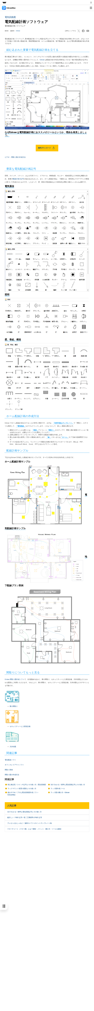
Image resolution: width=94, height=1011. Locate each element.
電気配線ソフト (10, 760)
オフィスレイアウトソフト (14, 765)
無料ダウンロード (44, 148)
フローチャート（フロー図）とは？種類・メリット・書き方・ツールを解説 (34, 829)
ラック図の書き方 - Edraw (60, 792)
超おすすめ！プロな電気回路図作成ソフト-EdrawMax (23, 794)
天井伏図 (13, 747)
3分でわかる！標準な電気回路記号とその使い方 (68, 785)
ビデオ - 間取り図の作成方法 (15, 157)
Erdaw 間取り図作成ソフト (14, 679)
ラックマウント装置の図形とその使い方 (22, 788)
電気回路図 (10, 17)
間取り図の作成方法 (12, 775)
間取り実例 (9, 770)
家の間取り (14, 706)
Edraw (18, 31)
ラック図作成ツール (58, 788)
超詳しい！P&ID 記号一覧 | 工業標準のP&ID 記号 (24, 817)
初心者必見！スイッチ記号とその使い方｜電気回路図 (27, 785)
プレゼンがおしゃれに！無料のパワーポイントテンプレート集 (29, 823)
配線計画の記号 (18, 179)
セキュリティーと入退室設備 (20, 726)
